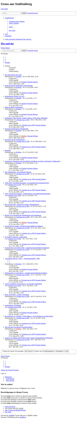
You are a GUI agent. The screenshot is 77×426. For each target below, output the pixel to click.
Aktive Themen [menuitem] (14, 23)
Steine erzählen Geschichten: (14, 107)
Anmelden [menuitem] (8, 36)
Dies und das (27, 39)
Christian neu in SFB (22, 120)
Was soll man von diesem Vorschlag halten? (18, 327)
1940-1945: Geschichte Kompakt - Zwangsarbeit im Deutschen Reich (27, 183)
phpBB (11, 415)
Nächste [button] (7, 62)
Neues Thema (5, 48)
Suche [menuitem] (11, 27)
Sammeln (8, 150)
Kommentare (10, 379)
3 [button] (5, 61)
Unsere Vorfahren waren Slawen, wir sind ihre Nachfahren (23, 284)
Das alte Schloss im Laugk (13, 75)
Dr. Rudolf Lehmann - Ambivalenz (16, 237)
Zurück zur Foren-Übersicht (10, 370)
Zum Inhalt (4, 9)
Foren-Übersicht (10, 39)
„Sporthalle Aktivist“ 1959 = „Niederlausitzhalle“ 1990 (22, 258)
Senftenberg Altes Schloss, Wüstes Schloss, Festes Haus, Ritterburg (26, 118)
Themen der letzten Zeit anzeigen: (13, 351)
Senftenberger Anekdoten (13, 305)
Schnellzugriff (9, 18)
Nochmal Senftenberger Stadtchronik (16, 129)
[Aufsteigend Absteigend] (60, 351)
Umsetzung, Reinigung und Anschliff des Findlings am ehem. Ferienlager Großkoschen (32, 161)
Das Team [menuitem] (12, 30)
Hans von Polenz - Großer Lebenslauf (17, 294)
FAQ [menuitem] (6, 34)
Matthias (24, 136)
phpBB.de (23, 417)
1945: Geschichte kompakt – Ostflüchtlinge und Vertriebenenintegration (27, 194)
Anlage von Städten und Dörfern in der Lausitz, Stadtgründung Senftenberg (29, 338)
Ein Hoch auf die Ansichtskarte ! (15, 139)
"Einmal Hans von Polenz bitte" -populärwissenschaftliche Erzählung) (27, 248)
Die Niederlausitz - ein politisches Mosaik (18, 172)
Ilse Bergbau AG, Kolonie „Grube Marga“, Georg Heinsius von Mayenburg (29, 316)
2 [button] (5, 59)
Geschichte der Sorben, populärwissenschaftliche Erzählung (24, 226)
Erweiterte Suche (32, 13)
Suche (24, 13)
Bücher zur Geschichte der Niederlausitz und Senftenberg (23, 215)
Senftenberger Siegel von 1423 (14, 96)
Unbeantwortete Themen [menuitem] (17, 21)
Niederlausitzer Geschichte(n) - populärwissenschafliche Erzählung (26, 273)
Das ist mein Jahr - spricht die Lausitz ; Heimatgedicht (22, 204)
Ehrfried (18, 76)
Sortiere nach (38, 351)
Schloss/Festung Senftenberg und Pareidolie (19, 85)
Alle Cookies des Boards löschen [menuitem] (15, 410)
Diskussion (19, 39)
